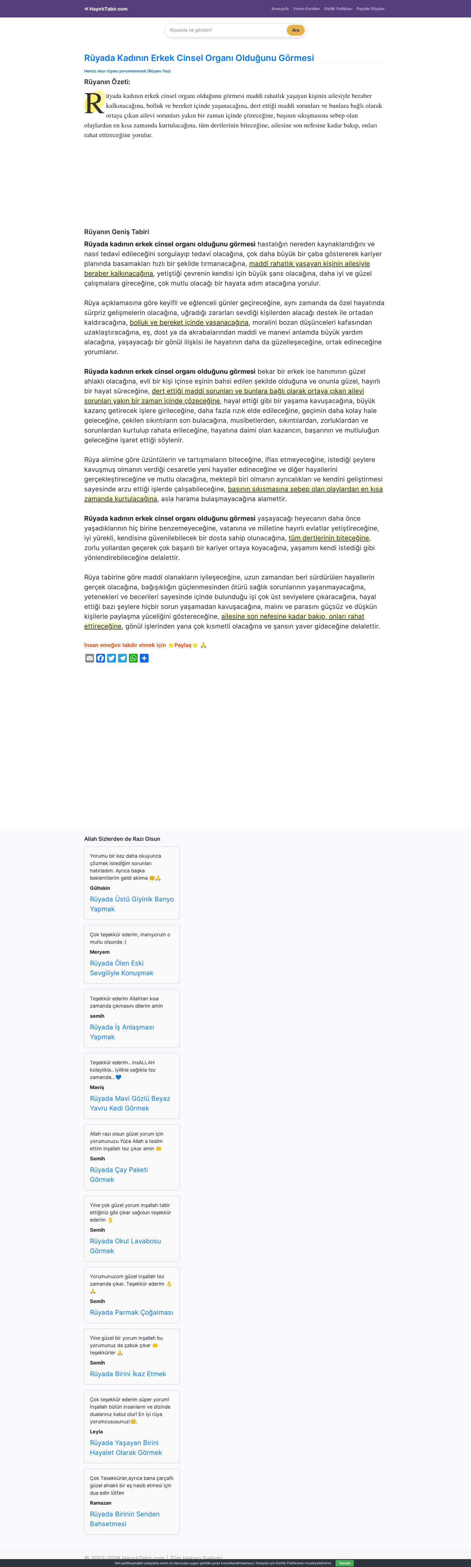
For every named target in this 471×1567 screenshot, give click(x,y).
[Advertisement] (235, 187)
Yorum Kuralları (306, 8)
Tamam (345, 1563)
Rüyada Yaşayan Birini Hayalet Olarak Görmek (126, 1447)
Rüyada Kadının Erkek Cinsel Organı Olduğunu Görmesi (199, 58)
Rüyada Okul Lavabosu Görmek (125, 1246)
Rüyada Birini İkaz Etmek (128, 1374)
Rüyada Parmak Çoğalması (131, 1312)
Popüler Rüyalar (371, 8)
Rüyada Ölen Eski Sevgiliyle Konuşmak (121, 968)
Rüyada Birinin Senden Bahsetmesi (125, 1519)
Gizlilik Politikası (338, 8)
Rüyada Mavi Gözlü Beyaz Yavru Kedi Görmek (130, 1103)
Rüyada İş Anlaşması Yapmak (122, 1032)
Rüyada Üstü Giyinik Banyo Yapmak (132, 904)
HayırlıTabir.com (108, 9)
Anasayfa (280, 8)
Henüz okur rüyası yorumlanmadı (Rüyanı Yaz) (127, 71)
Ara (295, 30)
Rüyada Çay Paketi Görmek (119, 1174)
